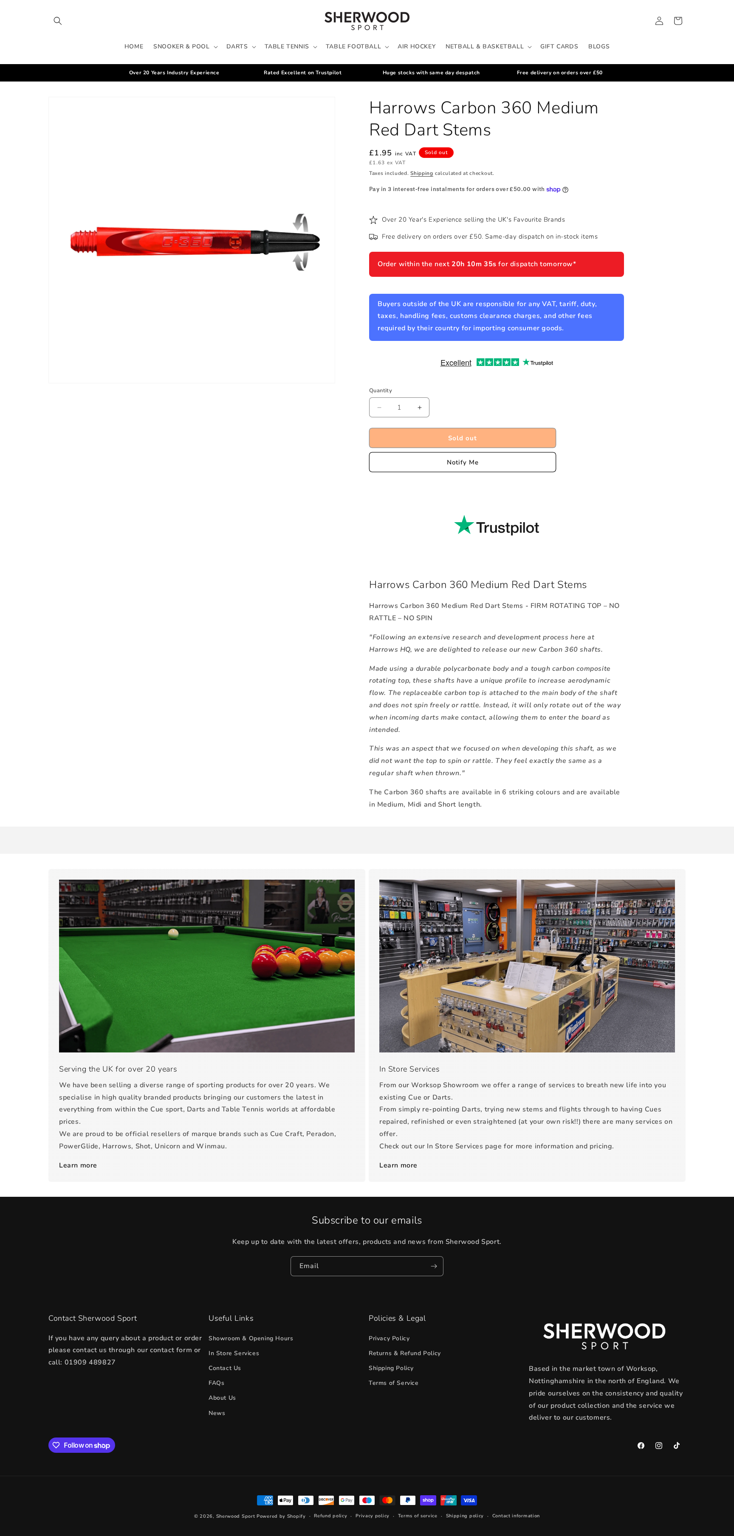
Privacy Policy (389, 1338)
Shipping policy (465, 1516)
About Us (222, 1398)
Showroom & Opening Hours (251, 1338)
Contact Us (225, 1368)
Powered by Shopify (281, 1516)
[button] (57, 20)
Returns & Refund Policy (405, 1353)
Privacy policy (373, 1516)
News (217, 1413)
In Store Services (234, 1353)
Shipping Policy (391, 1368)
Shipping (421, 173)
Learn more (78, 1165)
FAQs (216, 1383)
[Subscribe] (433, 1266)
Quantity (380, 390)
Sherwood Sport (235, 1516)
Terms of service (418, 1516)
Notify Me (463, 462)
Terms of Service (394, 1383)
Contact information (516, 1516)
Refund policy (330, 1516)
